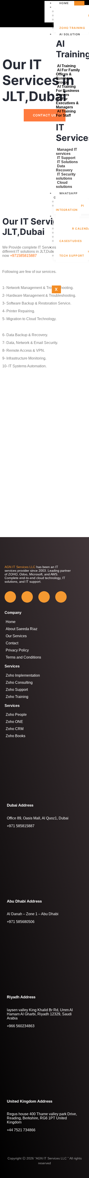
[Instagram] (44, 597)
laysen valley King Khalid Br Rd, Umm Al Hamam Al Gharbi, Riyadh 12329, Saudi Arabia (40, 1014)
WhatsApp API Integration (70, 207)
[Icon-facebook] (10, 597)
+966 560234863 (20, 1026)
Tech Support (71, 255)
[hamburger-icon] (79, 3)
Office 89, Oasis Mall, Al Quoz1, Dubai (37, 818)
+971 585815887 (20, 826)
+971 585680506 (20, 922)
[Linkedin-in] (61, 597)
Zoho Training (72, 28)
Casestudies (70, 241)
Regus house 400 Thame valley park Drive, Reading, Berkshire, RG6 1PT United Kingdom (42, 1118)
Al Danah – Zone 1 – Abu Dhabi (32, 914)
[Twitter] (27, 597)
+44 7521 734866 (21, 1130)
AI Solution (69, 34)
